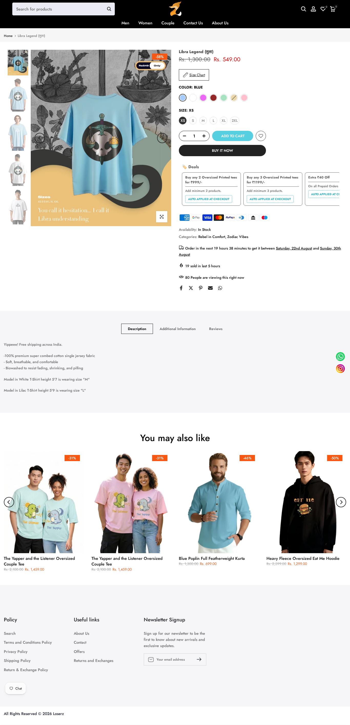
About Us (220, 23)
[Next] (162, 138)
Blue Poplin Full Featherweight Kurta (212, 558)
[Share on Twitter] (191, 288)
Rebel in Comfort (211, 236)
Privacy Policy (15, 651)
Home (8, 35)
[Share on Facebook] (181, 288)
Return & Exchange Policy (26, 670)
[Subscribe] (197, 659)
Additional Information (178, 328)
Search (10, 633)
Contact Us (193, 23)
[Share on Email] (210, 288)
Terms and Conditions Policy (28, 642)
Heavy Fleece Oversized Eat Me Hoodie (302, 558)
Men (125, 23)
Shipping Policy (17, 660)
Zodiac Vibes (237, 236)
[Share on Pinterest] (200, 288)
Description (137, 328)
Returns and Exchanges (93, 660)
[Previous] (40, 138)
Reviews (215, 328)
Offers (79, 651)
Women (145, 23)
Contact (80, 642)
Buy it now (222, 150)
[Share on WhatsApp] (220, 288)
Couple (167, 23)
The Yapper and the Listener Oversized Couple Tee (39, 561)
